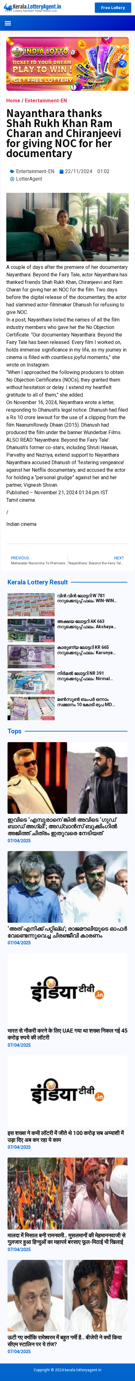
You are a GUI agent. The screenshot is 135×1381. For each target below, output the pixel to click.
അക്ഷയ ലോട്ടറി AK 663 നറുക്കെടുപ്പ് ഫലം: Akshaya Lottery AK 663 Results (85, 624)
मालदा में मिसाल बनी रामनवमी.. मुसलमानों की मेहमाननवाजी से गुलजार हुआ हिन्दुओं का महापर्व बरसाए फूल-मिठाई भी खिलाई (67, 1238)
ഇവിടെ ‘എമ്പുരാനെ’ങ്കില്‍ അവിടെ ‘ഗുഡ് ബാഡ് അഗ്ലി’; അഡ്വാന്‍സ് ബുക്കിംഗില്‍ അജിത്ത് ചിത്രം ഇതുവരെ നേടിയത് (62, 826)
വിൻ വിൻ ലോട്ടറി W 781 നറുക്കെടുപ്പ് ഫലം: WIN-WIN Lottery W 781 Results (85, 598)
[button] (8, 23)
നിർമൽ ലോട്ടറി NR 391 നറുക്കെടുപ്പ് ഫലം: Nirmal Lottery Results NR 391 (83, 676)
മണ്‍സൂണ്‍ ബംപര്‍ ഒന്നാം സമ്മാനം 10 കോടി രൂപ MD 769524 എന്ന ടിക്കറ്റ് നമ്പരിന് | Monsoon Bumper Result (87, 702)
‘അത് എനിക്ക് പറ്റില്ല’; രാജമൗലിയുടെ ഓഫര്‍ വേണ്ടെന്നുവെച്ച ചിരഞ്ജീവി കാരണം (67, 932)
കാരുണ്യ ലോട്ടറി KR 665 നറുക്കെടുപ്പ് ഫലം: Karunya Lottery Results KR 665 (85, 650)
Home (13, 101)
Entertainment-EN (46, 101)
